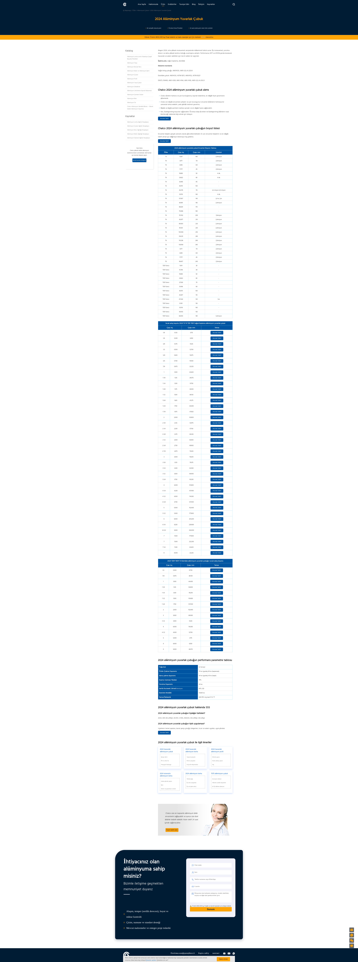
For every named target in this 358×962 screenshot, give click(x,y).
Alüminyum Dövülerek (133, 87)
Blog (194, 4)
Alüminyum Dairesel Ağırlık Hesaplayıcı (138, 138)
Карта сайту (203, 953)
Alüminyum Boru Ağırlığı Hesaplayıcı (137, 130)
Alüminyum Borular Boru (134, 67)
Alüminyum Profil (132, 79)
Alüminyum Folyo (132, 63)
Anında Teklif (164, 118)
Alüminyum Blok (132, 98)
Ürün (163, 4)
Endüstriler (172, 4)
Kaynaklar (211, 4)
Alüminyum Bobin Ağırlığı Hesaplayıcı (138, 134)
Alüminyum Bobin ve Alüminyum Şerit (138, 71)
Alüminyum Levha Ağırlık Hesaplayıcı (138, 122)
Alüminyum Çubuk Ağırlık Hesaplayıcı (138, 126)
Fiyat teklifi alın (172, 830)
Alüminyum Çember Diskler (135, 95)
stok (203, 37)
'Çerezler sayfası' (151, 960)
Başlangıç (128, 10)
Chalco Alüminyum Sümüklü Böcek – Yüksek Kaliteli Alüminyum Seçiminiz (140, 107)
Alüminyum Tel (131, 102)
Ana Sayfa (142, 4)
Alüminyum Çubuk (143, 10)
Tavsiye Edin (184, 4)
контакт (216, 953)
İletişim (201, 4)
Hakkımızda (153, 4)
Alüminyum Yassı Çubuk (134, 83)
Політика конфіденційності (183, 953)
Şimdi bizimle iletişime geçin (139, 160)
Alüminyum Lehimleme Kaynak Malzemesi (139, 91)
